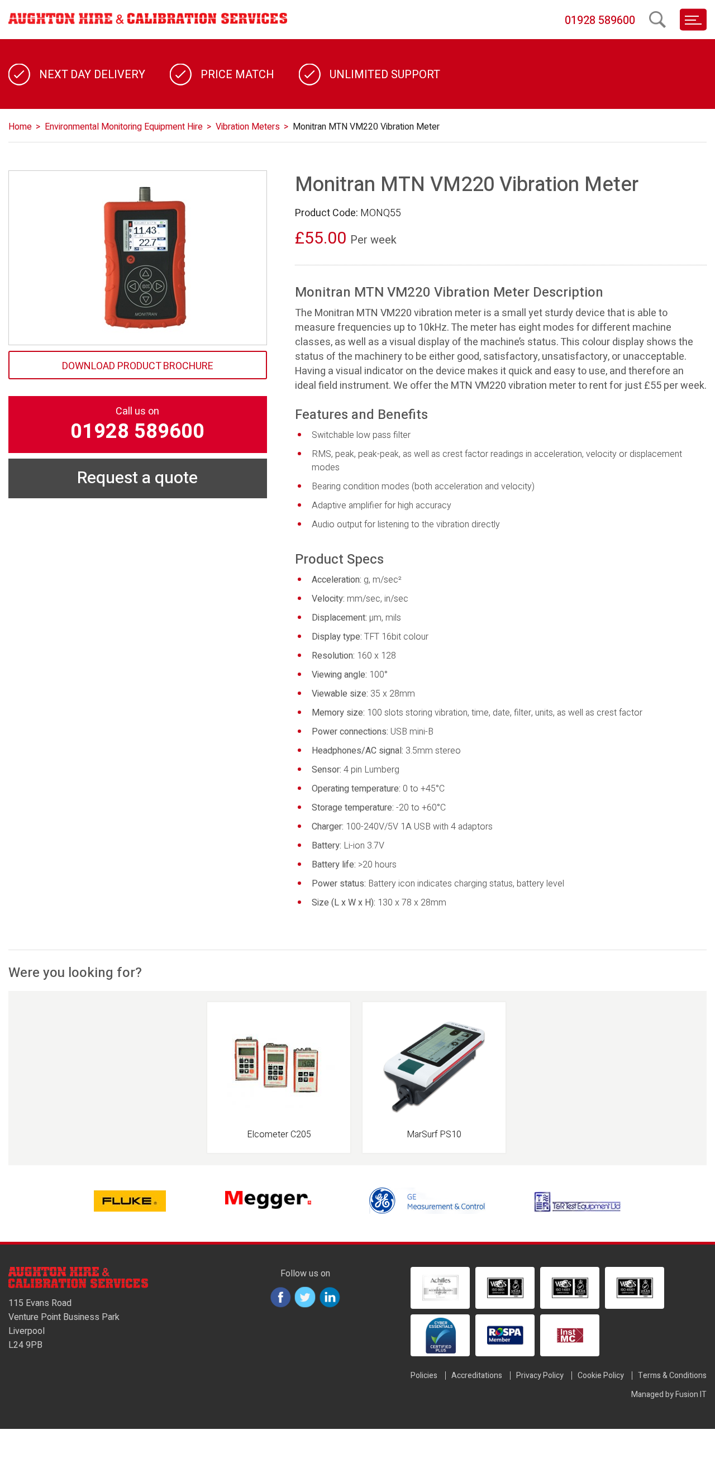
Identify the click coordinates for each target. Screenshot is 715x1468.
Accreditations (476, 1375)
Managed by (669, 1394)
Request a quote (137, 478)
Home (20, 127)
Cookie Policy (601, 1375)
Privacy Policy (540, 1375)
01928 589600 (600, 20)
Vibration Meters (248, 127)
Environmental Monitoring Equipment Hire (124, 127)
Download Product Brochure (137, 366)
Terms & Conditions (672, 1375)
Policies (424, 1375)
